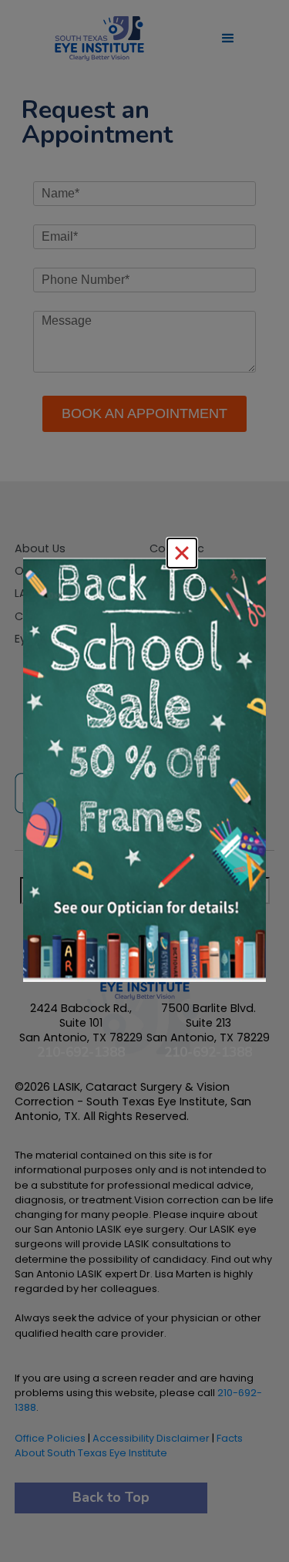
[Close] (182, 553)
